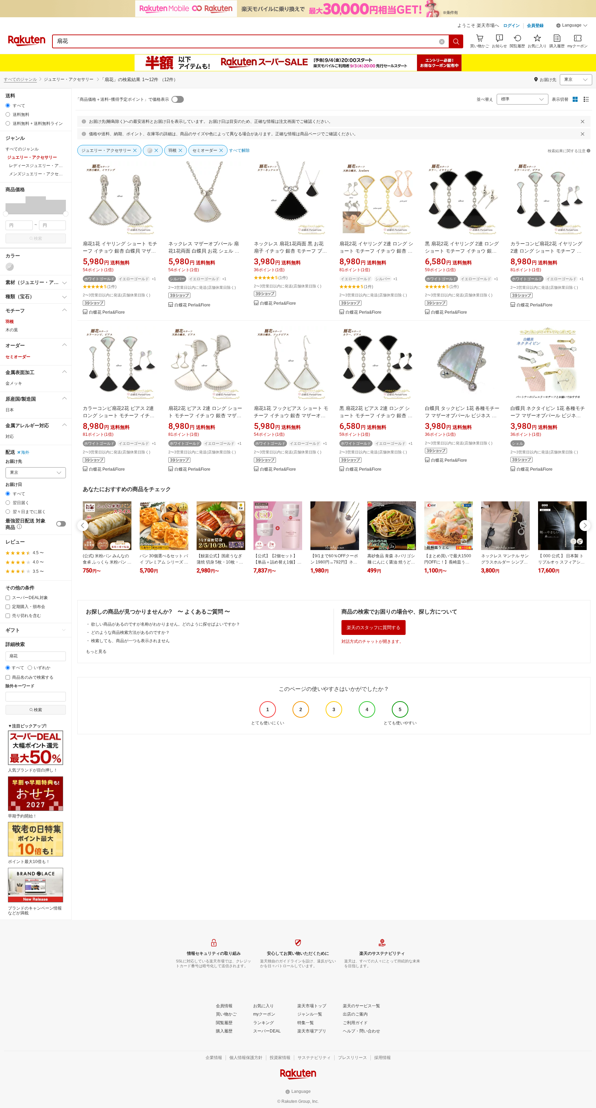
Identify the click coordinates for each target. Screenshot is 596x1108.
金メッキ (14, 383)
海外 (25, 452)
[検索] (456, 41)
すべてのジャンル (20, 79)
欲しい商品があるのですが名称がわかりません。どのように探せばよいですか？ (165, 624)
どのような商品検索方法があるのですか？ (130, 632)
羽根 (10, 321)
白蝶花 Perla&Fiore (107, 312)
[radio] (8, 105)
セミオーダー (18, 356)
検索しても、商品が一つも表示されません (130, 640)
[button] (572, 26)
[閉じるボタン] (582, 121)
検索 (38, 238)
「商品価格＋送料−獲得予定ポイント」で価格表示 (122, 99)
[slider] (5, 213)
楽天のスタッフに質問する (373, 627)
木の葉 (12, 329)
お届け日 (14, 484)
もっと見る (96, 651)
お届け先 (14, 461)
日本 (10, 410)
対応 (10, 436)
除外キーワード (20, 686)
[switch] (61, 524)
